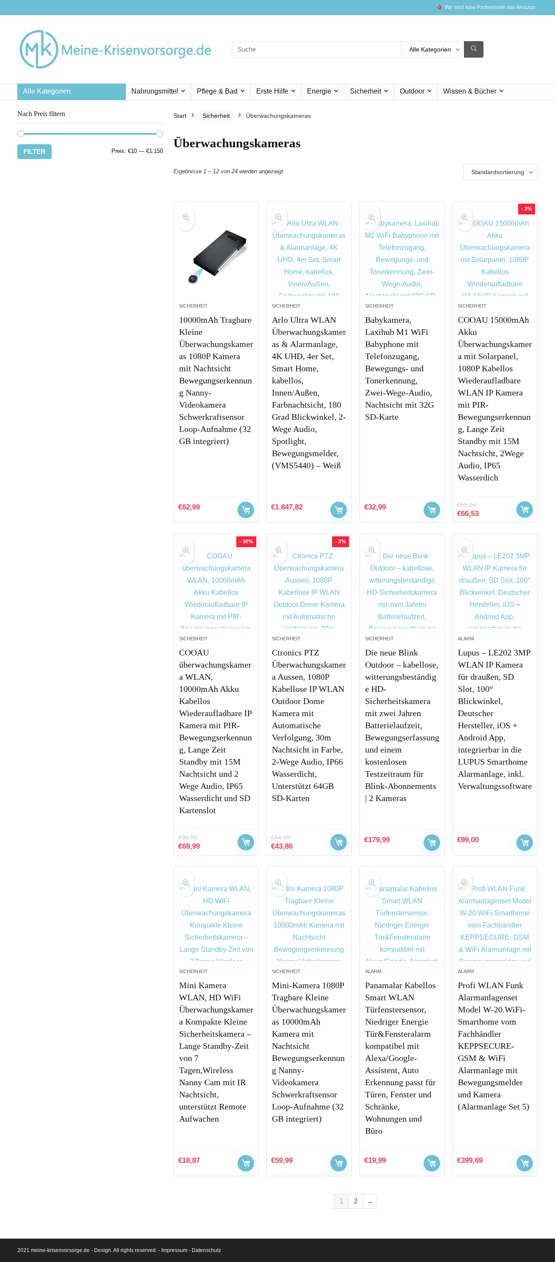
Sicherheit (365, 91)
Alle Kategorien (47, 91)
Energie (319, 91)
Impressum (174, 1250)
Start (179, 115)
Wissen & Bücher (469, 91)
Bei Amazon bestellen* (246, 510)
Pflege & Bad (217, 91)
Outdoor (412, 91)
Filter (34, 151)
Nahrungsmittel (154, 91)
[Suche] (473, 49)
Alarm (466, 638)
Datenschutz (206, 1250)
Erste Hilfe (272, 91)
